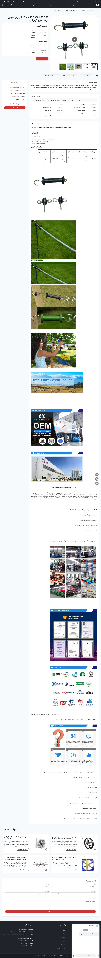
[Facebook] (16, 104)
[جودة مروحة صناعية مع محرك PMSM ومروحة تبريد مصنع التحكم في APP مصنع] (89, 864)
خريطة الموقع (62, 944)
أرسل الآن (50, 911)
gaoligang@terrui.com (8, 1)
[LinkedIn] (13, 104)
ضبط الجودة (51, 5)
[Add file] (98, 955)
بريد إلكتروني (47, 891)
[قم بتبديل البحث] (11, 5)
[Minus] (74, 925)
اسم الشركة (47, 884)
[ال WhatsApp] (97, 483)
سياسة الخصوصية (61, 948)
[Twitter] (19, 104)
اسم (95, 884)
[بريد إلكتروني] (97, 474)
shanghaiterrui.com (23, 929)
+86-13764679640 (15, 90)
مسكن (97, 10)
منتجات (68, 5)
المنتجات (92, 10)
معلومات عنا (60, 5)
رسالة (94, 898)
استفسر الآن (15, 107)
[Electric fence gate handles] (75, 39)
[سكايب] (97, 479)
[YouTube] (11, 104)
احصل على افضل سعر (71, 849)
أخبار (45, 5)
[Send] (74, 955)
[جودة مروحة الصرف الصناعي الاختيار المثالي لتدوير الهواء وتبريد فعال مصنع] (40, 843)
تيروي (33, 5)
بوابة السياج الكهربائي (84, 10)
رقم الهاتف (93, 891)
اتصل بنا (39, 5)
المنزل (74, 5)
